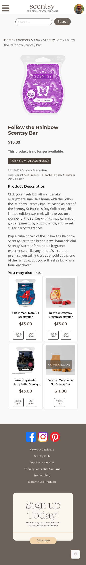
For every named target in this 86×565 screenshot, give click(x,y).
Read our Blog (42, 475)
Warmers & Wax (28, 40)
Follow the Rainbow (51, 175)
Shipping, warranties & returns (42, 468)
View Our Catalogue (42, 449)
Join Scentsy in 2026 (42, 462)
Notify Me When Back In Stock (29, 160)
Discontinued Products (27, 175)
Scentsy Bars (52, 40)
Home (8, 40)
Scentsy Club (42, 456)
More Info (18, 335)
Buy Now (31, 335)
